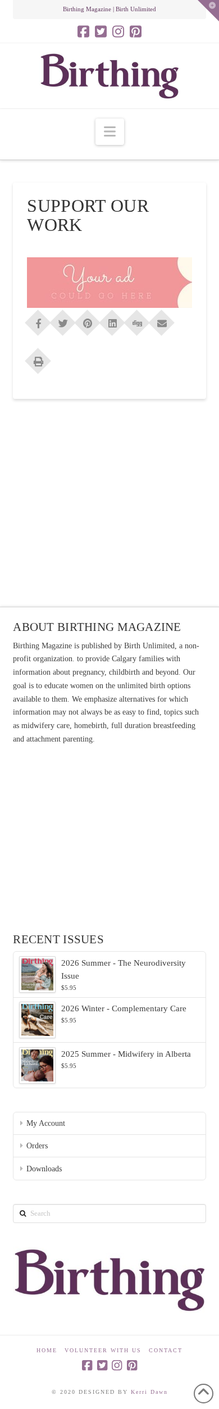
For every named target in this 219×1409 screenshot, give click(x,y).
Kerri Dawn (149, 1392)
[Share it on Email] (161, 319)
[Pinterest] (136, 31)
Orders (37, 1146)
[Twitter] (101, 31)
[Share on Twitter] (62, 319)
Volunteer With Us (103, 1350)
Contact (165, 1350)
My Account (45, 1123)
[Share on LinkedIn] (112, 319)
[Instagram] (118, 31)
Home (46, 1350)
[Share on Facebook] (38, 319)
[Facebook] (83, 31)
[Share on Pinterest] (87, 319)
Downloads (44, 1169)
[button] (109, 132)
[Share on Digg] (137, 319)
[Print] (38, 357)
